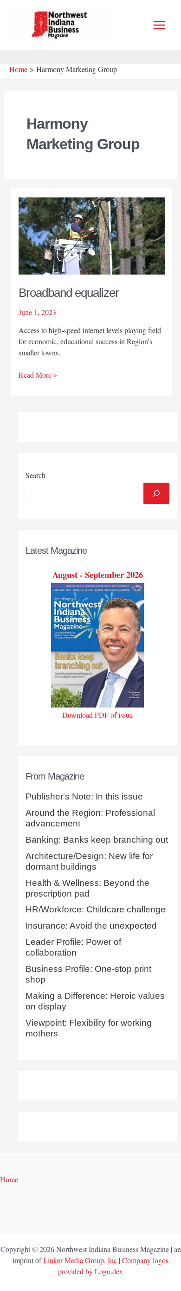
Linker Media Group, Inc (80, 1260)
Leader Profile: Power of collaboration (73, 947)
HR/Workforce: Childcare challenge (96, 909)
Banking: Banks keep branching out (97, 840)
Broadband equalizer (69, 293)
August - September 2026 (97, 574)
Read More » (38, 374)
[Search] (156, 493)
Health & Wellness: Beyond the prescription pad (87, 888)
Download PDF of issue (97, 715)
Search (35, 475)
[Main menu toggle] (159, 25)
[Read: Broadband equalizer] (92, 235)
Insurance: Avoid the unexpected (91, 926)
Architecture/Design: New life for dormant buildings (89, 861)
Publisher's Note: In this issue (84, 796)
